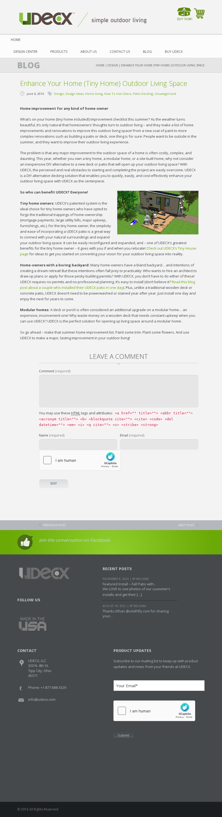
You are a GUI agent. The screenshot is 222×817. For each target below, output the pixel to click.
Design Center (25, 51)
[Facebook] (179, 28)
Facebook (22, 606)
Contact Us (120, 51)
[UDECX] (83, 19)
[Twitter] (189, 28)
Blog (147, 51)
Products (58, 51)
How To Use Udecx (118, 94)
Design (112, 65)
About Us (88, 51)
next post (186, 525)
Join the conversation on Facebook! (74, 540)
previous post (54, 525)
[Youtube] (200, 28)
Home (15, 39)
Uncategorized (165, 94)
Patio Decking (143, 94)
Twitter (32, 606)
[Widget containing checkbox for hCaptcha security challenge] (80, 460)
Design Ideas (75, 94)
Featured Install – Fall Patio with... (129, 584)
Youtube (42, 606)
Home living (94, 94)
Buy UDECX (174, 51)
